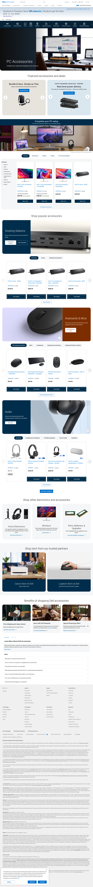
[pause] (22, 112)
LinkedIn (70, 697)
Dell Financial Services (33, 731)
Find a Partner (49, 709)
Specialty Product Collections (74, 719)
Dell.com (49, 628)
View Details (16, 296)
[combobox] (32, 2)
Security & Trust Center (73, 724)
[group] (24, 97)
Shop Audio (10, 422)
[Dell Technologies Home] (8, 2)
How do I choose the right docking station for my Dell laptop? (20, 674)
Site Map (4, 691)
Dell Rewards (71, 712)
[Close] (46, 869)
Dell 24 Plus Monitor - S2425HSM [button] (62, 185)
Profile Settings (28, 695)
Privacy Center (71, 721)
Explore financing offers (69, 630)
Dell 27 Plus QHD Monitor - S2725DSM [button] (44, 185)
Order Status (27, 693)
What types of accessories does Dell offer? (15, 658)
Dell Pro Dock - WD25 (14, 281)
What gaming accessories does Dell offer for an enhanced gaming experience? (24, 670)
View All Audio (46, 484)
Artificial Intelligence (7, 709)
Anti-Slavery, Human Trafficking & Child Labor (12, 737)
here (78, 792)
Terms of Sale (20, 734)
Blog (69, 709)
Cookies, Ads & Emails (55, 734)
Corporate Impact (28, 724)
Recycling (27, 721)
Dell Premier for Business (85, 5)
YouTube (70, 702)
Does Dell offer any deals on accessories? (15, 666)
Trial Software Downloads (73, 726)
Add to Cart (25, 201)
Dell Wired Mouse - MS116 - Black (76, 373)
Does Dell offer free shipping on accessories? (16, 682)
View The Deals (24, 94)
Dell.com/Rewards (78, 871)
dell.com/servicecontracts (17, 756)
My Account (27, 690)
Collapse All (13, 637)
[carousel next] (43, 98)
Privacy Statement (30, 734)
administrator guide (63, 768)
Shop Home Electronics (15, 535)
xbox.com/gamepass (36, 785)
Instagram (70, 700)
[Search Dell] (44, 2)
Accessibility (77, 734)
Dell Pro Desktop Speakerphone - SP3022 (75, 462)
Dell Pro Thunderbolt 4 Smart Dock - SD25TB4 (35, 282)
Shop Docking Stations (11, 242)
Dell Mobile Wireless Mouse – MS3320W (16, 373)
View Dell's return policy (9, 629)
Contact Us (70, 693)
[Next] (90, 280)
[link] (74, 2)
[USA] (3, 20)
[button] (67, 2)
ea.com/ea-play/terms (46, 785)
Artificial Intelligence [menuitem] (6, 5)
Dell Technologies (6, 731)
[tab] (26, 156)
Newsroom (27, 719)
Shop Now (69, 93)
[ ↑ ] (24, 756)
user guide (32, 768)
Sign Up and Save (7, 16)
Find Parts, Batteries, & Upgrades (76, 535)
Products (5, 712)
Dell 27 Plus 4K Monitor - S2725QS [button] (24, 185)
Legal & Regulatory (67, 734)
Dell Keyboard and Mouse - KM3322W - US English (36, 373)
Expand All (6, 637)
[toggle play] (87, 250)
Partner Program (50, 716)
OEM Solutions (49, 714)
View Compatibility (22, 242)
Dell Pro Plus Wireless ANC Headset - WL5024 (56, 462)
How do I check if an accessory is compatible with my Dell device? (21, 662)
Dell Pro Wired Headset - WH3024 (15, 462)
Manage (9, 882)
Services (4, 716)
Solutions (5, 714)
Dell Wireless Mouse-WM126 (54, 373)
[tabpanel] (46, 184)
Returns (48, 695)
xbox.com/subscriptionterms (54, 783)
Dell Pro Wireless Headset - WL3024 (36, 462)
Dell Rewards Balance (29, 702)
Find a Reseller (49, 712)
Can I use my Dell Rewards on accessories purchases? (18, 678)
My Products (27, 697)
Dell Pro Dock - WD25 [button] (81, 184)
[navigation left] (8, 258)
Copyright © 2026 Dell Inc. (8, 734)
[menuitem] (17, 5)
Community (70, 690)
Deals (4, 719)
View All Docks (46, 302)
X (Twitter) (70, 695)
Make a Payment (28, 700)
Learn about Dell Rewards (39, 630)
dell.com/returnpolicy (83, 743)
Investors (27, 716)
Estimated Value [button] (20, 193)
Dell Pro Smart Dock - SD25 (76, 281)
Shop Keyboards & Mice (71, 330)
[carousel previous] (5, 98)
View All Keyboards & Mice (46, 394)
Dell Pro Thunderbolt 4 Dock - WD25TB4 (55, 282)
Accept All (42, 882)
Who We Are (27, 709)
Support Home (49, 690)
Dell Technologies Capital (30, 714)
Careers (26, 712)
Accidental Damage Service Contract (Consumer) (57, 760)
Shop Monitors (45, 532)
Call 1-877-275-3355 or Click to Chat (78, 9)
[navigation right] (92, 24)
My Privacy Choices (41, 734)
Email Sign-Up (71, 716)
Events (69, 714)
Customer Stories (28, 726)
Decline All (32, 882)
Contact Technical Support (52, 693)
